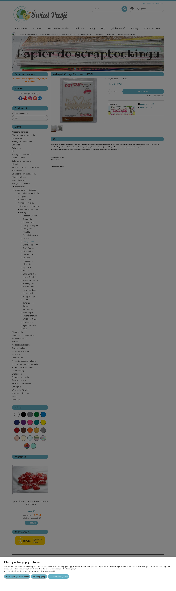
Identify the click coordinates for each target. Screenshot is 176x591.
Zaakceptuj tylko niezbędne (17, 576)
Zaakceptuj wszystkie (58, 576)
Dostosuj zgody (39, 576)
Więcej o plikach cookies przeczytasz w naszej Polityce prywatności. (29, 571)
